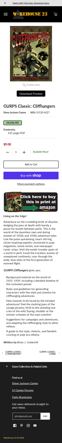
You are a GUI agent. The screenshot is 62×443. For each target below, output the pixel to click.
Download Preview (31, 93)
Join (45, 416)
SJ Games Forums (22, 390)
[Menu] (5, 14)
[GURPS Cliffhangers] (31, 202)
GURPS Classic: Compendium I (13, 353)
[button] (56, 14)
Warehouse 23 (10, 437)
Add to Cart (31, 164)
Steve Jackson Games (14, 112)
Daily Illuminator (22, 397)
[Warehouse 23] (30, 14)
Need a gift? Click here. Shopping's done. (31, 3)
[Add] (24, 152)
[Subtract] (7, 152)
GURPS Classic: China (47, 353)
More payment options (31, 183)
